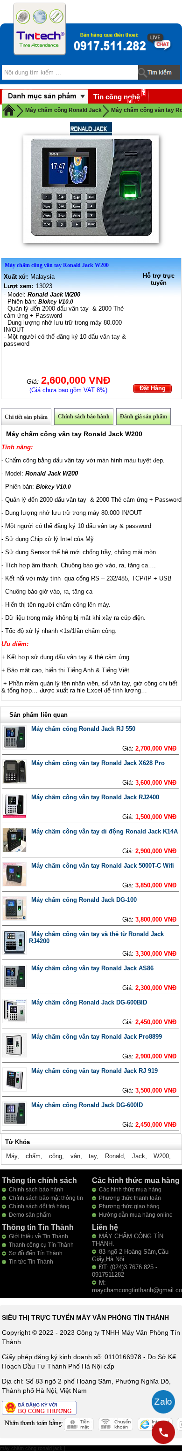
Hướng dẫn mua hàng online (136, 1215)
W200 (161, 1156)
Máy (11, 1156)
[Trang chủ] (9, 110)
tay (93, 1156)
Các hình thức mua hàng (130, 1189)
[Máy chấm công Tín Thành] (39, 28)
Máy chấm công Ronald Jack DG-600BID (89, 1002)
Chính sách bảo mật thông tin (46, 1198)
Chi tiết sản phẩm (26, 417)
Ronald (114, 1156)
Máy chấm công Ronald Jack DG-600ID (87, 1105)
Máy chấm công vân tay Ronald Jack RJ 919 (94, 1070)
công (55, 1156)
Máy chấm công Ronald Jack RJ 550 (83, 728)
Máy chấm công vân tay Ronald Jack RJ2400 (95, 797)
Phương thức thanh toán (130, 1198)
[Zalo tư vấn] (163, 1402)
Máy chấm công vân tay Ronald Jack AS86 (92, 968)
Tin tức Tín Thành (31, 1261)
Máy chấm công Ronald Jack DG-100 (84, 899)
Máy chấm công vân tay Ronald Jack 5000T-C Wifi (102, 865)
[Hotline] (163, 1432)
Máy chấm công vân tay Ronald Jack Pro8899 (96, 1036)
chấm (33, 1156)
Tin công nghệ (116, 97)
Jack (138, 1156)
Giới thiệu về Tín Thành (38, 1236)
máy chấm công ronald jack (32, 1448)
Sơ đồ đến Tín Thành (36, 1253)
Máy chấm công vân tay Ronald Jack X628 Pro (98, 762)
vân (75, 1156)
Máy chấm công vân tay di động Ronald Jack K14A (104, 831)
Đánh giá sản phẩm (143, 416)
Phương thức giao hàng (129, 1206)
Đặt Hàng (153, 388)
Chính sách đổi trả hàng (39, 1206)
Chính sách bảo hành (84, 416)
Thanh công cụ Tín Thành (41, 1245)
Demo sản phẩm (30, 1215)
